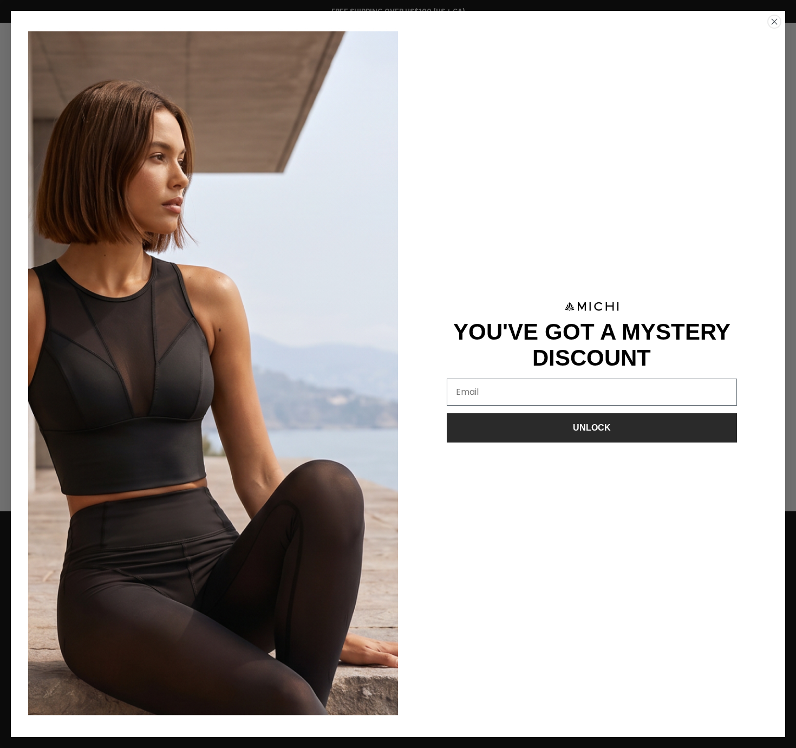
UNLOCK (592, 427)
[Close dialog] (774, 21)
